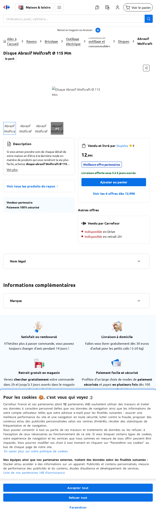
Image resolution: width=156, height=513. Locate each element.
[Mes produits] (107, 7)
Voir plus (12, 169)
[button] (59, 7)
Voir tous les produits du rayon (31, 186)
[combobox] (78, 19)
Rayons (31, 41)
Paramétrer (78, 507)
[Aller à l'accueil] (6, 7)
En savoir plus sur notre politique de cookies (36, 451)
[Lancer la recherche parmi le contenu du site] (149, 19)
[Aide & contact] (97, 7)
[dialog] (78, 451)
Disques (123, 41)
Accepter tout (78, 488)
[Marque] (139, 301)
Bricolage (51, 41)
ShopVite (122, 146)
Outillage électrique (73, 41)
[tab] (9, 128)
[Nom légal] (139, 261)
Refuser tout (78, 498)
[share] (146, 68)
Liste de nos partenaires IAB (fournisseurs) (34, 472)
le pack (9, 58)
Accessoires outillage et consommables (99, 41)
